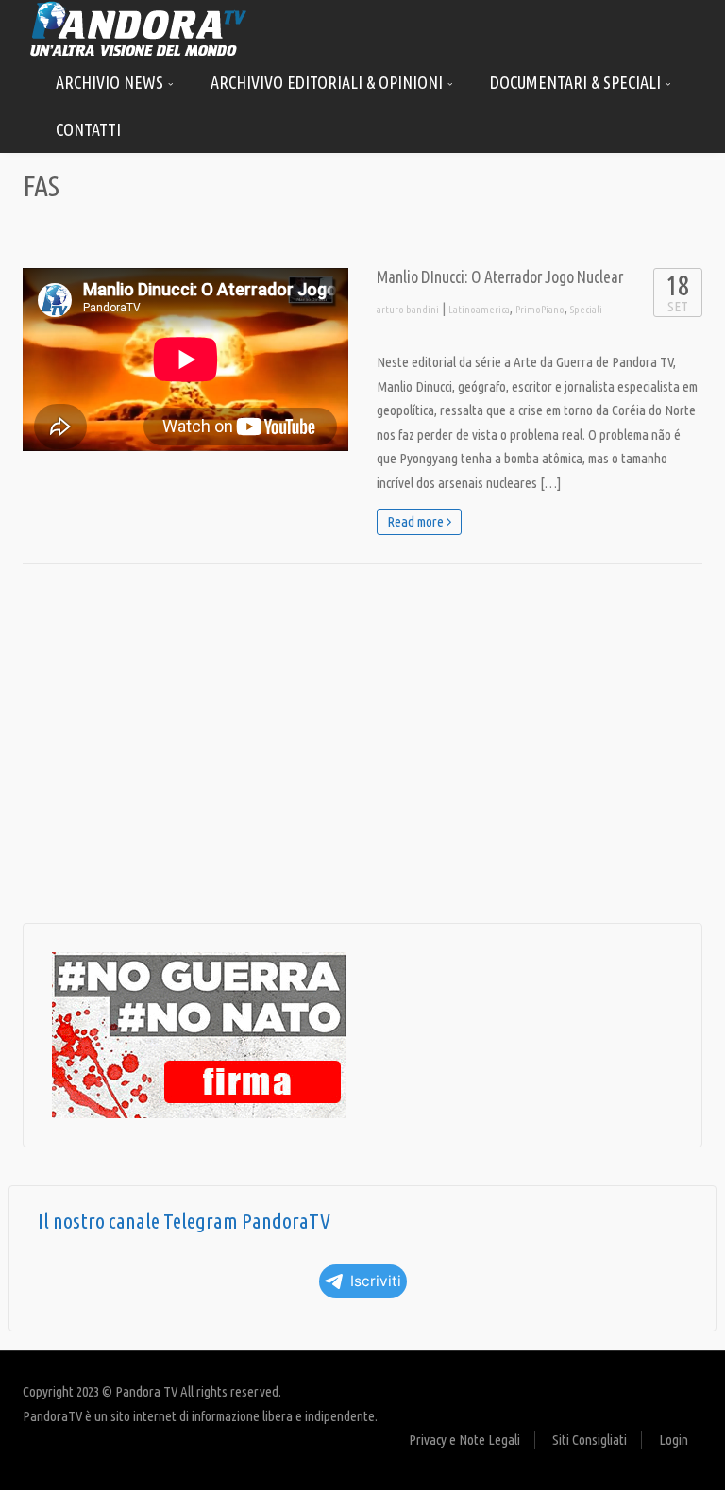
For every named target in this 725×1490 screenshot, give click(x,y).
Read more (417, 521)
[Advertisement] (362, 743)
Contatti (88, 129)
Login (673, 1439)
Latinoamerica (479, 309)
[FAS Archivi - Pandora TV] (136, 28)
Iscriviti (375, 1281)
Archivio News (111, 82)
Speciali (586, 309)
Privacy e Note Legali (464, 1439)
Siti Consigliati (589, 1439)
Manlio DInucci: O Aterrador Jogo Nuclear (500, 277)
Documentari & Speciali (577, 82)
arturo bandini (408, 309)
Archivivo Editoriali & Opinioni (329, 82)
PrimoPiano (540, 309)
